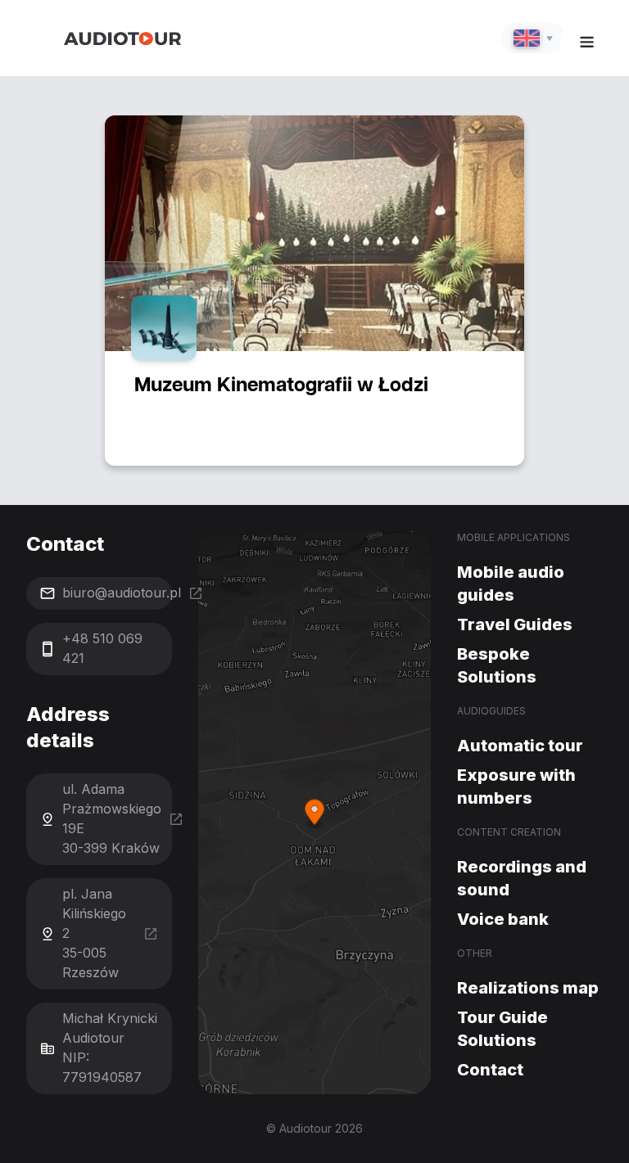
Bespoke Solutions (496, 665)
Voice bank (503, 919)
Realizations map (528, 988)
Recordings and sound (521, 878)
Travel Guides (514, 624)
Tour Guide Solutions (502, 1028)
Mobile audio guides (510, 583)
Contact (490, 1070)
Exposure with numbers (516, 786)
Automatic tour (520, 745)
